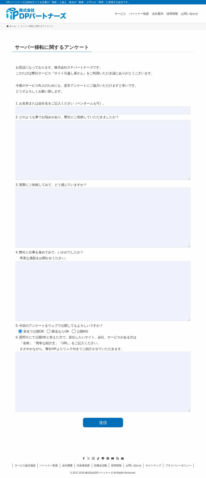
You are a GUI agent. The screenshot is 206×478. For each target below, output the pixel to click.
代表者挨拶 (83, 465)
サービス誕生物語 (25, 465)
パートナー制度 (49, 465)
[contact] (122, 458)
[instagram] (93, 458)
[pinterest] (108, 458)
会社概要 (67, 465)
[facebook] (83, 458)
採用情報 (116, 465)
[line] (103, 458)
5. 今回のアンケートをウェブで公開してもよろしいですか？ (59, 325)
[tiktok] (98, 458)
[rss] (117, 458)
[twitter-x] (88, 458)
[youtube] (112, 458)
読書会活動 (100, 465)
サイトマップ (153, 465)
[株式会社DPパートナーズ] (36, 14)
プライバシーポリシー (178, 465)
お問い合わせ (133, 465)
